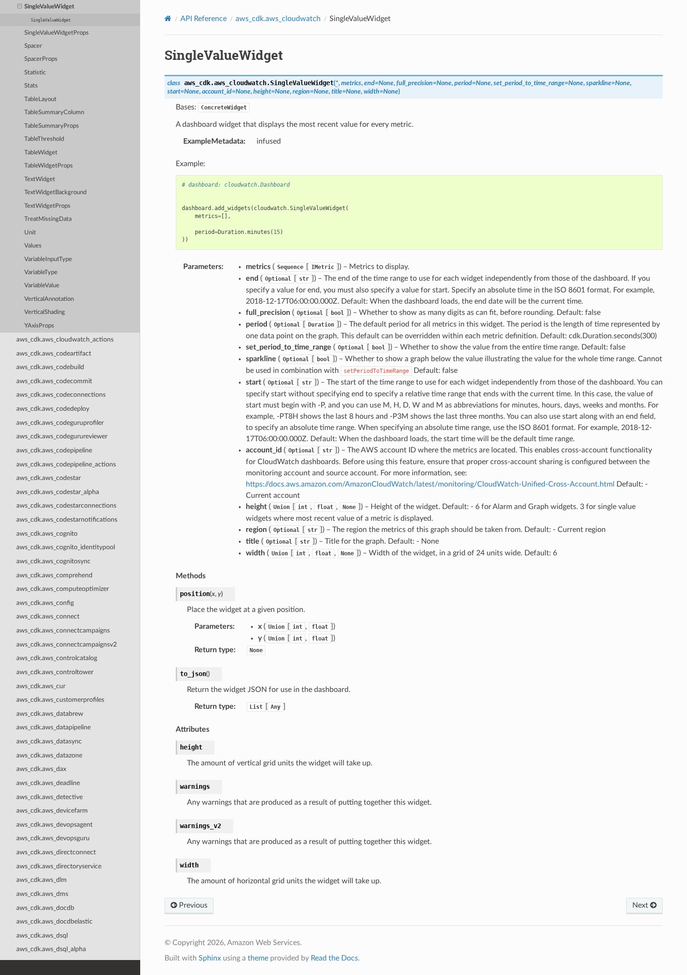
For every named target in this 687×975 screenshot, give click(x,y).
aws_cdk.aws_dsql (42, 935)
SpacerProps (40, 59)
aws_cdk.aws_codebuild (50, 367)
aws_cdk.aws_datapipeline (53, 727)
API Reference (203, 18)
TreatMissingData (48, 219)
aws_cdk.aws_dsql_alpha (51, 949)
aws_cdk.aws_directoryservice (58, 866)
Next (641, 905)
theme (258, 958)
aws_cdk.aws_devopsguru (53, 838)
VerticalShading (44, 312)
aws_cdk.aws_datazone (49, 755)
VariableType (40, 272)
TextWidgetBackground (55, 192)
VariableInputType (48, 259)
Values (33, 246)
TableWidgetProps (48, 166)
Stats (31, 86)
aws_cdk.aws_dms (42, 893)
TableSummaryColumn (54, 112)
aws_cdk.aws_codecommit (54, 381)
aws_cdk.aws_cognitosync (53, 561)
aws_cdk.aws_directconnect (56, 852)
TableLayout (40, 99)
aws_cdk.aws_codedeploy (52, 408)
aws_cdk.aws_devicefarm (52, 810)
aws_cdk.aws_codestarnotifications (66, 519)
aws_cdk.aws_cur (40, 686)
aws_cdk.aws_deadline (48, 782)
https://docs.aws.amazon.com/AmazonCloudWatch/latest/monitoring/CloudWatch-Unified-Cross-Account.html (430, 484)
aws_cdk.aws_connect (47, 616)
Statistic (35, 73)
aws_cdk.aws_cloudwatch (278, 18)
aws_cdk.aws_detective (49, 796)
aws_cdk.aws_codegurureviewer (61, 436)
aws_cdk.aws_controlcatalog (56, 658)
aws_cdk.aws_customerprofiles (60, 699)
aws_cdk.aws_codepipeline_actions (66, 464)
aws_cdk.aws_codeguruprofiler (60, 422)
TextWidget (39, 179)
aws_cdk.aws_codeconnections (61, 394)
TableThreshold (44, 139)
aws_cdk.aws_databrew (49, 713)
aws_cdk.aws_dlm (41, 879)
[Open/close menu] (19, 7)
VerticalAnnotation (49, 299)
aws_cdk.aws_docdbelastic (54, 921)
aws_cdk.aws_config (45, 602)
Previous (192, 905)
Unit (30, 233)
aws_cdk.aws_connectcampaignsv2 (66, 644)
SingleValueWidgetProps (56, 33)
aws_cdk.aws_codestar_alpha (57, 491)
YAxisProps (39, 326)
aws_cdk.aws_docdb (45, 907)
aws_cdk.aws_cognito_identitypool (65, 547)
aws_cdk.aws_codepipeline (54, 450)
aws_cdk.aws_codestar (48, 477)
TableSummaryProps (51, 126)
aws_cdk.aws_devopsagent (54, 824)
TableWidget (40, 153)
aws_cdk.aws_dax (41, 768)
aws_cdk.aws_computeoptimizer (62, 588)
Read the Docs (334, 958)
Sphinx (210, 958)
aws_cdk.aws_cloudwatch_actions (65, 339)
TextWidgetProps (47, 206)
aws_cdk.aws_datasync (49, 741)
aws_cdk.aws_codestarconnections (66, 505)
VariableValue (41, 286)
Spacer (33, 46)
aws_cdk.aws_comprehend (54, 575)
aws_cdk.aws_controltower (54, 672)
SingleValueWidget (49, 7)
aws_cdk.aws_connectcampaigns (63, 630)
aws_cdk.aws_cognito (47, 533)
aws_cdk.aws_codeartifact (53, 353)
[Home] (168, 18)
